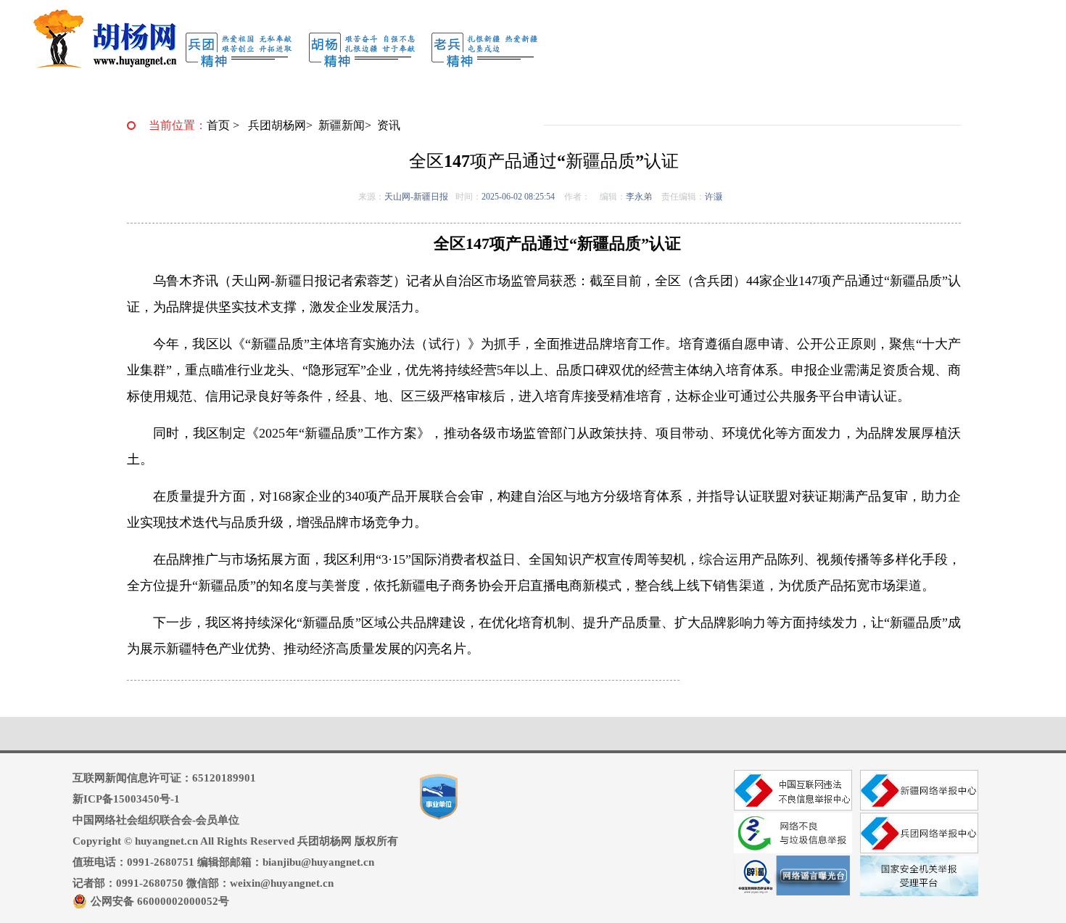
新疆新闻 (341, 125)
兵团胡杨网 (277, 125)
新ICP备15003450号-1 (126, 799)
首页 (218, 125)
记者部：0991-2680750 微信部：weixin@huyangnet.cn (203, 883)
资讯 (388, 125)
